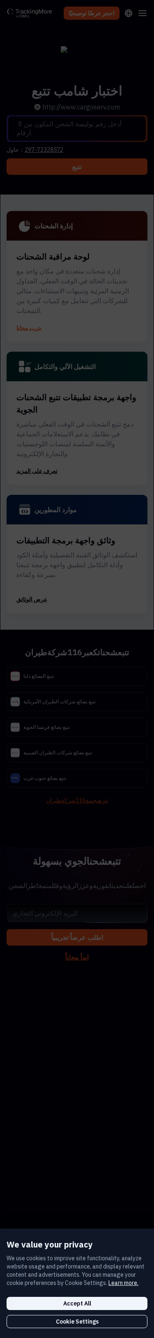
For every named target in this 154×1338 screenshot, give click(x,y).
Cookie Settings (77, 1321)
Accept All (77, 1303)
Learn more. (123, 1283)
